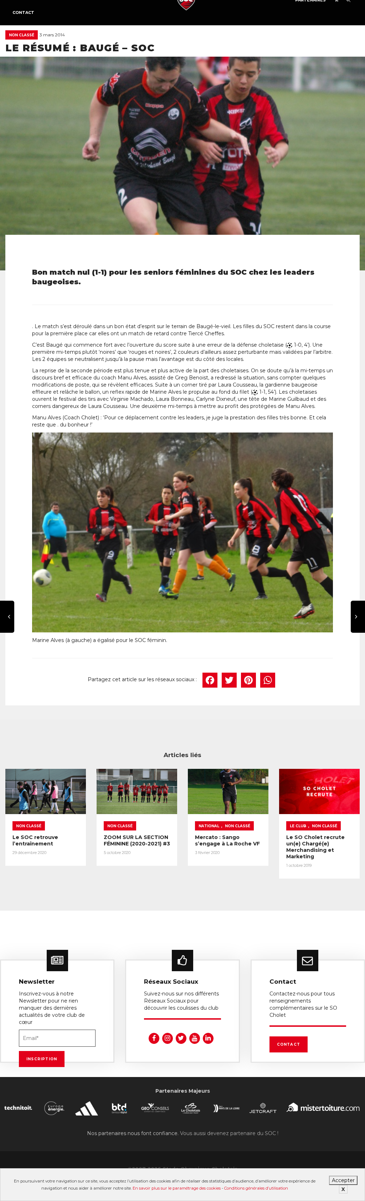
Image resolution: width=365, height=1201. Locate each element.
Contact (23, 12)
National (209, 826)
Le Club (298, 826)
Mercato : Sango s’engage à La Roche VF (227, 840)
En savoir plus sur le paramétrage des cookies (177, 1188)
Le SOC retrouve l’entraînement (35, 840)
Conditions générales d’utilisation (256, 1188)
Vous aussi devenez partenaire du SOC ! (229, 1133)
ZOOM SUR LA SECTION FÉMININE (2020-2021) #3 (137, 840)
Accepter (343, 1180)
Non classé (21, 35)
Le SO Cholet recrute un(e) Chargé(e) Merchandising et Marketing (315, 847)
